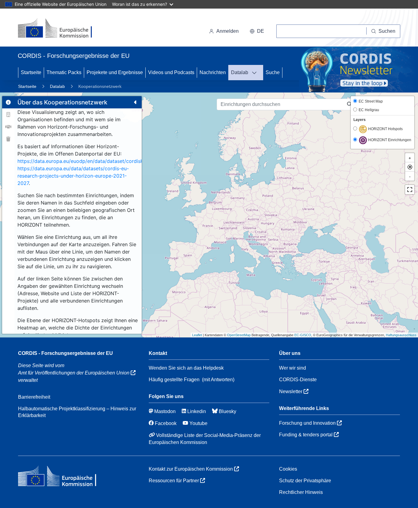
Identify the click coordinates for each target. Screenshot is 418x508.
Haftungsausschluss (401, 335)
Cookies (288, 469)
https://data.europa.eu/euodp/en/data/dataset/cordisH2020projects (96, 161)
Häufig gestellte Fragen (174, 379)
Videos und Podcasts (171, 72)
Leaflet (197, 335)
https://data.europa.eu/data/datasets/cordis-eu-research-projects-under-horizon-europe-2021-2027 (73, 175)
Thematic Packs (64, 72)
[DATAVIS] (256, 72)
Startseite (31, 72)
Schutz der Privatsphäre (305, 480)
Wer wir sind (292, 368)
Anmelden (227, 31)
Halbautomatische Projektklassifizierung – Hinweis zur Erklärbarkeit (77, 412)
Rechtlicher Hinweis (301, 492)
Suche (273, 72)
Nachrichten (213, 72)
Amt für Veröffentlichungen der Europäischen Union (74, 372)
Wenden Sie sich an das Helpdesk (186, 368)
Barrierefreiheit (34, 397)
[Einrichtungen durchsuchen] (349, 104)
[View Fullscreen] (409, 189)
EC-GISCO (302, 335)
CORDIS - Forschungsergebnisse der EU (65, 353)
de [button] (260, 31)
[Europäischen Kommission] (60, 28)
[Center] (409, 166)
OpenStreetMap (239, 335)
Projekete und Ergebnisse (115, 72)
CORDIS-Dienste (298, 379)
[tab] (8, 102)
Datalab (239, 72)
